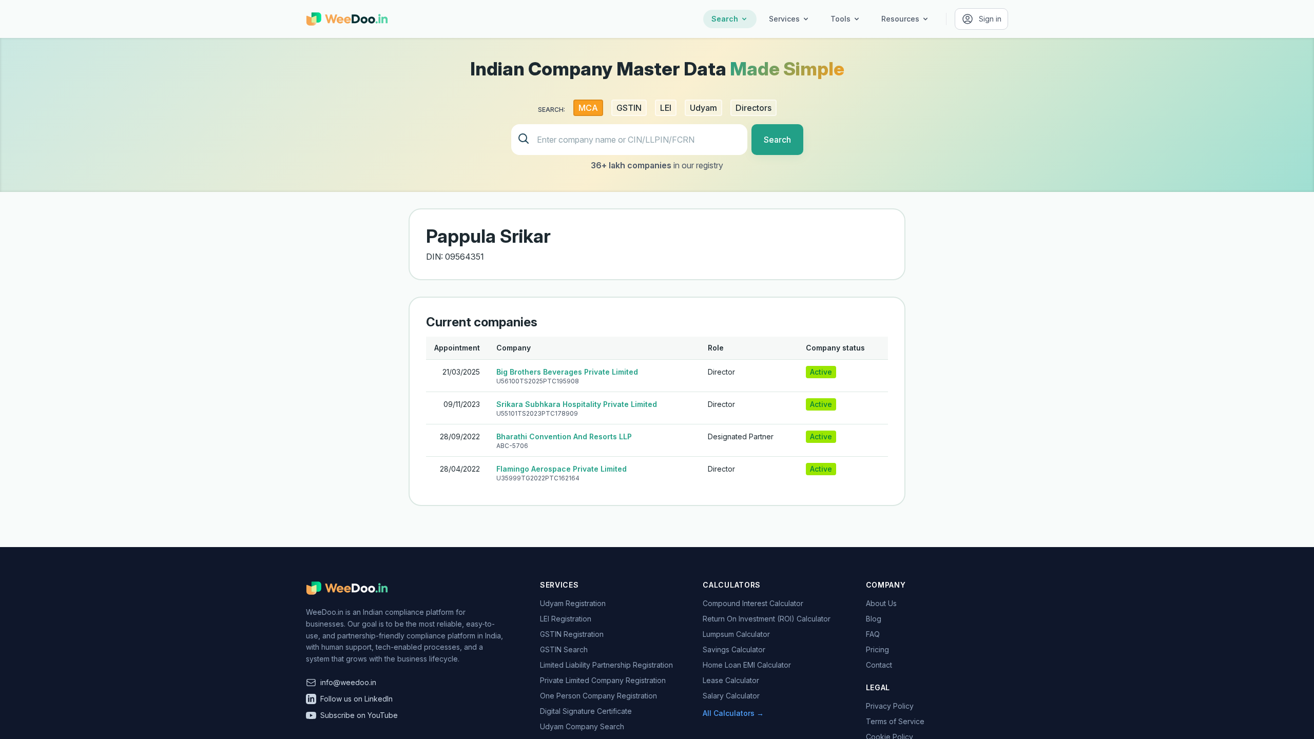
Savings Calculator (734, 649)
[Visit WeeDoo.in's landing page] (347, 19)
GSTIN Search (564, 649)
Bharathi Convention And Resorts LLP (564, 436)
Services (784, 18)
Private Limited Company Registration (603, 680)
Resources (900, 18)
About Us (881, 603)
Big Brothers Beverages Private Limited (567, 371)
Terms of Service (895, 721)
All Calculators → (733, 713)
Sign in (990, 18)
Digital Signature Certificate (586, 711)
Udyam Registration (573, 603)
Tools (840, 18)
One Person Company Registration (598, 695)
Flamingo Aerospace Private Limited (561, 468)
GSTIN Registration (572, 634)
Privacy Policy (890, 706)
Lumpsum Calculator (736, 634)
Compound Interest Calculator (753, 603)
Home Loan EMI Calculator (747, 664)
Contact (879, 664)
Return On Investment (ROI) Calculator (766, 618)
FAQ (873, 634)
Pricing (877, 649)
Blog (873, 618)
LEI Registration (565, 618)
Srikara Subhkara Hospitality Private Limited (576, 404)
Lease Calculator (731, 680)
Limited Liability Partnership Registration (606, 664)
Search (724, 18)
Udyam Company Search (582, 726)
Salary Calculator (731, 695)
